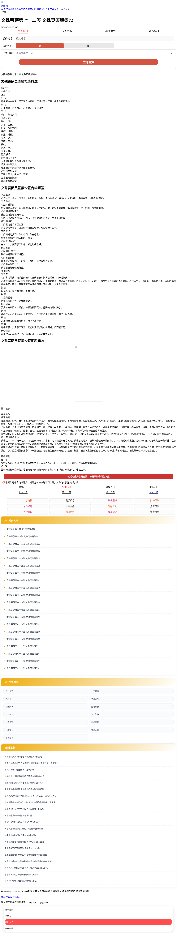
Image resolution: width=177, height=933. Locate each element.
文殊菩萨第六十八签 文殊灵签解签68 (23, 632)
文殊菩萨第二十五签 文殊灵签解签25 (23, 558)
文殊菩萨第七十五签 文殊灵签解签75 (23, 639)
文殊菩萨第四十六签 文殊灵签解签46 (23, 588)
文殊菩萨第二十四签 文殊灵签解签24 (23, 551)
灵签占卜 (45, 9)
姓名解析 (112, 512)
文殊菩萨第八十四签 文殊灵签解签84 (23, 654)
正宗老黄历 (64, 9)
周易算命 (27, 9)
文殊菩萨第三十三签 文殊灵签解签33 (23, 573)
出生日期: (8, 53)
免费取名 (18, 9)
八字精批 (27, 500)
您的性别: (8, 46)
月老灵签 (154, 506)
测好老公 (112, 506)
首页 (3, 9)
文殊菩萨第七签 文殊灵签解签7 (20, 529)
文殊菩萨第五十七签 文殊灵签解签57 (23, 610)
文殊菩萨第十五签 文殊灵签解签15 (22, 536)
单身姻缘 (27, 506)
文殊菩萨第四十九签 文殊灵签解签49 (23, 602)
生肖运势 (54, 9)
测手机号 (70, 500)
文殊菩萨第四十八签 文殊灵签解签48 (23, 595)
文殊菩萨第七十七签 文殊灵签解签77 (23, 646)
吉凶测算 (36, 9)
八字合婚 (70, 506)
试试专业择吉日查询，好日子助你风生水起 (88, 476)
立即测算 (88, 62)
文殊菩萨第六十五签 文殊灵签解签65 (23, 624)
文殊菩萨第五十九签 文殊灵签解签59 (23, 617)
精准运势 (70, 512)
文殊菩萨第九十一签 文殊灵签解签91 (23, 661)
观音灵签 (154, 512)
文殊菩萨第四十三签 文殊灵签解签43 (23, 580)
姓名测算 (10, 9)
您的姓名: (8, 38)
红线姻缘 (112, 500)
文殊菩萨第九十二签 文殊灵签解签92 (23, 668)
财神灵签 (154, 500)
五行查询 (27, 512)
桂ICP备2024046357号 (11, 897)
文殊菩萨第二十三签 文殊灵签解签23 (23, 544)
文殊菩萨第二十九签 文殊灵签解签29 (23, 566)
